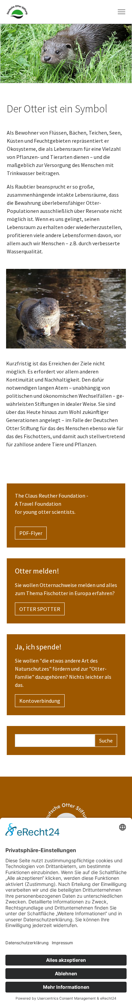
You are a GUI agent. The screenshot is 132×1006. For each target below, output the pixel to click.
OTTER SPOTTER (39, 609)
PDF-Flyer (30, 533)
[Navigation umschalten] (121, 12)
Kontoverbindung (39, 700)
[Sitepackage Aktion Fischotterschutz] (17, 12)
